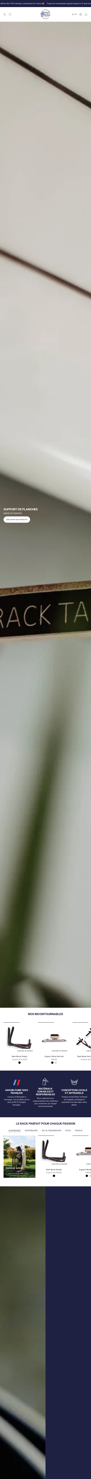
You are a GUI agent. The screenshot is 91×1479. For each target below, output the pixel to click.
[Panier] (86, 14)
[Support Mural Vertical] (54, 1038)
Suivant (85, 1038)
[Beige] (56, 1062)
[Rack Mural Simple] (19, 1038)
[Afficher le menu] (4, 14)
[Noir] (19, 1062)
